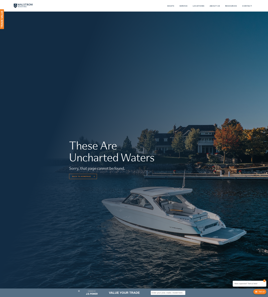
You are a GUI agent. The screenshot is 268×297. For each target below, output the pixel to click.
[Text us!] (260, 292)
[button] (83, 176)
